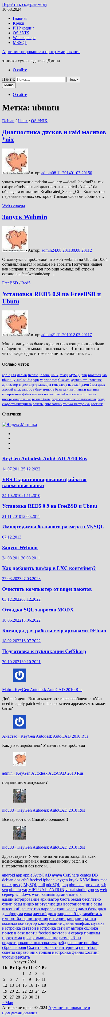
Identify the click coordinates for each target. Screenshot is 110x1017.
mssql (64, 375)
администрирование (86, 380)
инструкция (37, 918)
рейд (101, 399)
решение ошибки (83, 942)
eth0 (25, 880)
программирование (16, 399)
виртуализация (40, 385)
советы (38, 404)
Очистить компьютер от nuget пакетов (47, 589)
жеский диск (11, 389)
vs (41, 380)
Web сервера (24, 37)
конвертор (27, 923)
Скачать (64, 380)
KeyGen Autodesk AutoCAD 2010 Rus (44, 458)
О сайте (20, 70)
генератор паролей (66, 385)
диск (101, 385)
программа (88, 394)
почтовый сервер (67, 933)
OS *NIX (21, 33)
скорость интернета (17, 404)
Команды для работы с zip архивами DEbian (54, 630)
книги (81, 389)
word (36, 894)
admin (46, 172)
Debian (8, 120)
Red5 (25, 283)
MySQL (74, 375)
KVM (85, 880)
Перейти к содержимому (24, 4)
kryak (73, 880)
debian (22, 375)
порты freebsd (54, 394)
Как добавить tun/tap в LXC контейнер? (49, 568)
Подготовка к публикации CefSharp (44, 651)
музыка (37, 394)
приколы (72, 394)
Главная (20, 18)
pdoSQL (53, 884)
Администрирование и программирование (41, 51)
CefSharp (71, 875)
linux (54, 375)
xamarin (48, 894)
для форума (12, 913)
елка (28, 913)
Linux (23, 120)
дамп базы (89, 385)
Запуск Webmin (24, 216)
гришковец (67, 909)
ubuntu (7, 380)
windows (50, 380)
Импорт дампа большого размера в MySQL (53, 526)
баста (65, 899)
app (19, 875)
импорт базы (52, 389)
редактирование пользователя (74, 399)
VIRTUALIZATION (46, 889)
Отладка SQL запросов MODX (38, 610)
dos (17, 880)
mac (103, 880)
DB (13, 375)
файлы (78, 952)
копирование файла (16, 394)
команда (93, 389)
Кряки (18, 23)
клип (72, 389)
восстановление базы (82, 904)
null (41, 884)
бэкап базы (12, 904)
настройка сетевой (19, 928)
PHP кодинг (23, 28)
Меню (9, 85)
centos (85, 875)
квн (65, 389)
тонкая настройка (76, 404)
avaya (57, 875)
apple (6, 375)
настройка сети (51, 928)
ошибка (91, 928)
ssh (104, 375)
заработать (92, 913)
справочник (53, 404)
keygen (62, 880)
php (84, 375)
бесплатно (91, 899)
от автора (74, 928)
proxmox (94, 375)
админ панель (68, 894)
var (24, 889)
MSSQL (20, 42)
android (8, 875)
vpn (36, 380)
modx (7, 884)
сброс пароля (14, 947)
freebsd (33, 375)
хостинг (97, 404)
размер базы (41, 399)
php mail (76, 884)
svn (5, 889)
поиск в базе (13, 933)
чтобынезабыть (16, 957)
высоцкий (11, 909)
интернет (57, 918)
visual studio (23, 380)
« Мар (7, 1002)
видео (23, 385)
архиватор (10, 385)
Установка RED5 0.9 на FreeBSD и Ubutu (49, 506)
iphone (45, 375)
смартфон (88, 947)
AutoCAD (42, 875)
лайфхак (82, 923)
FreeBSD (10, 283)
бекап (76, 899)
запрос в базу (32, 389)
